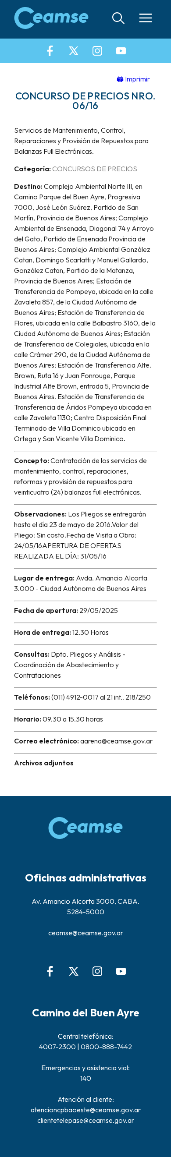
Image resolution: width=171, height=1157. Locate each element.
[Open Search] (118, 19)
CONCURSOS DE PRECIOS (94, 168)
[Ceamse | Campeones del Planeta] (51, 19)
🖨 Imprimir (133, 78)
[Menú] (145, 19)
